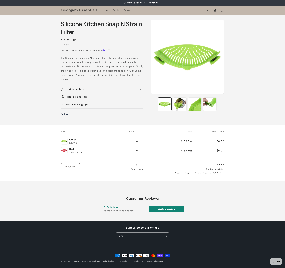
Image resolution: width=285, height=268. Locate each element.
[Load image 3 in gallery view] (195, 104)
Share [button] (67, 114)
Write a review (166, 209)
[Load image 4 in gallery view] (210, 104)
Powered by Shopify (92, 261)
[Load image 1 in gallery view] (164, 104)
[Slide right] (221, 104)
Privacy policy (122, 261)
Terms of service (137, 261)
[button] (208, 10)
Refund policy (108, 261)
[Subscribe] (166, 236)
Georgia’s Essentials (76, 261)
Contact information (155, 261)
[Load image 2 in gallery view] (179, 104)
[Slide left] (154, 104)
